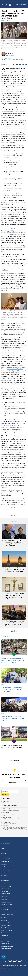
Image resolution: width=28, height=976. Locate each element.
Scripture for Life (5, 858)
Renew (20, 4)
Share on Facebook (17, 64)
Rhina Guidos (11, 750)
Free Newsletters (5, 909)
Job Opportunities (6, 925)
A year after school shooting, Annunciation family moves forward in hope (11, 689)
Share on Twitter (20, 64)
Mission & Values (5, 941)
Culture (3, 851)
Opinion (8, 20)
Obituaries (4, 875)
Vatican (3, 713)
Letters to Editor (5, 927)
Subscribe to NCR (5, 902)
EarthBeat (4, 864)
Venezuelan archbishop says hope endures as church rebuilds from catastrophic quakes (13, 660)
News (2, 20)
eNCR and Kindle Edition (7, 912)
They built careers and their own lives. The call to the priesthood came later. (15, 623)
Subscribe (24, 4)
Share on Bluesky (14, 64)
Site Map (24, 965)
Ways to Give (4, 891)
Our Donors (4, 896)
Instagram (19, 961)
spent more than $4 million (15, 369)
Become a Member (6, 886)
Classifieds (4, 873)
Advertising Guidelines (5, 965)
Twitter (11, 961)
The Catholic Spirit (12, 694)
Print (26, 64)
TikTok (21, 961)
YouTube (16, 961)
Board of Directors (6, 948)
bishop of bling (6, 378)
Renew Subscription (6, 904)
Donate (16, 4)
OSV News (14, 665)
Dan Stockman (4, 750)
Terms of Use (13, 965)
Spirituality (4, 856)
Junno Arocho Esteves (6, 665)
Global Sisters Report (6, 867)
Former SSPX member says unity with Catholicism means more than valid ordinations (14, 596)
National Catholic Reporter (3, 957)
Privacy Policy (5, 943)
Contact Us (4, 920)
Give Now (3, 883)
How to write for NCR (6, 923)
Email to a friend (23, 64)
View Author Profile (10, 55)
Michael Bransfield (15, 234)
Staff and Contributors (7, 946)
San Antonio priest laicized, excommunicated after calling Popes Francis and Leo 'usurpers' (15, 543)
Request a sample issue (7, 914)
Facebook (14, 961)
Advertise (3, 877)
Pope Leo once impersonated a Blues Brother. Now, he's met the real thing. (12, 718)
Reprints (3, 932)
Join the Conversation (6, 58)
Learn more (20, 59)
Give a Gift (4, 907)
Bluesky (9, 961)
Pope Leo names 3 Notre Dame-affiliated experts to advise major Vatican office (14, 569)
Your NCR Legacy (5, 893)
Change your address (6, 930)
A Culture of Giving (6, 888)
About (3, 938)
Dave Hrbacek (4, 694)
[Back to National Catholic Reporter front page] (7, 5)
